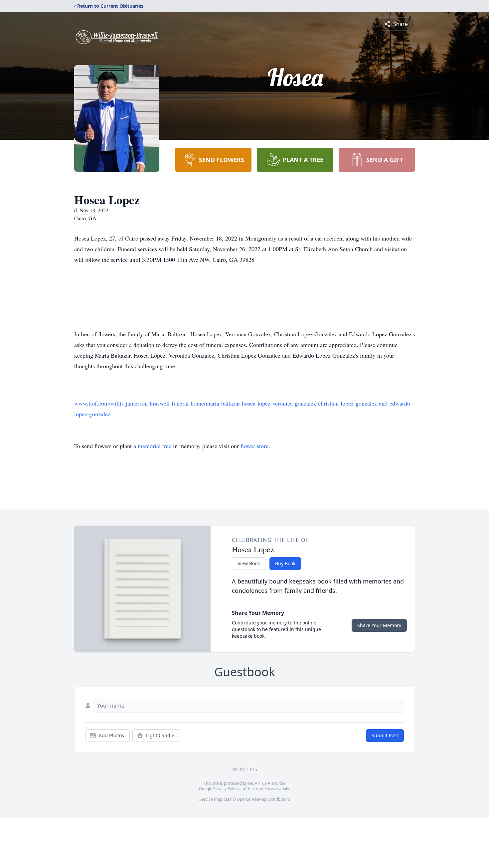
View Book (249, 563)
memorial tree (154, 446)
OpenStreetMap (251, 799)
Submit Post (385, 735)
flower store (254, 446)
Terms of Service (262, 788)
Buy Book (285, 563)
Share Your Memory (379, 625)
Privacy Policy (225, 788)
